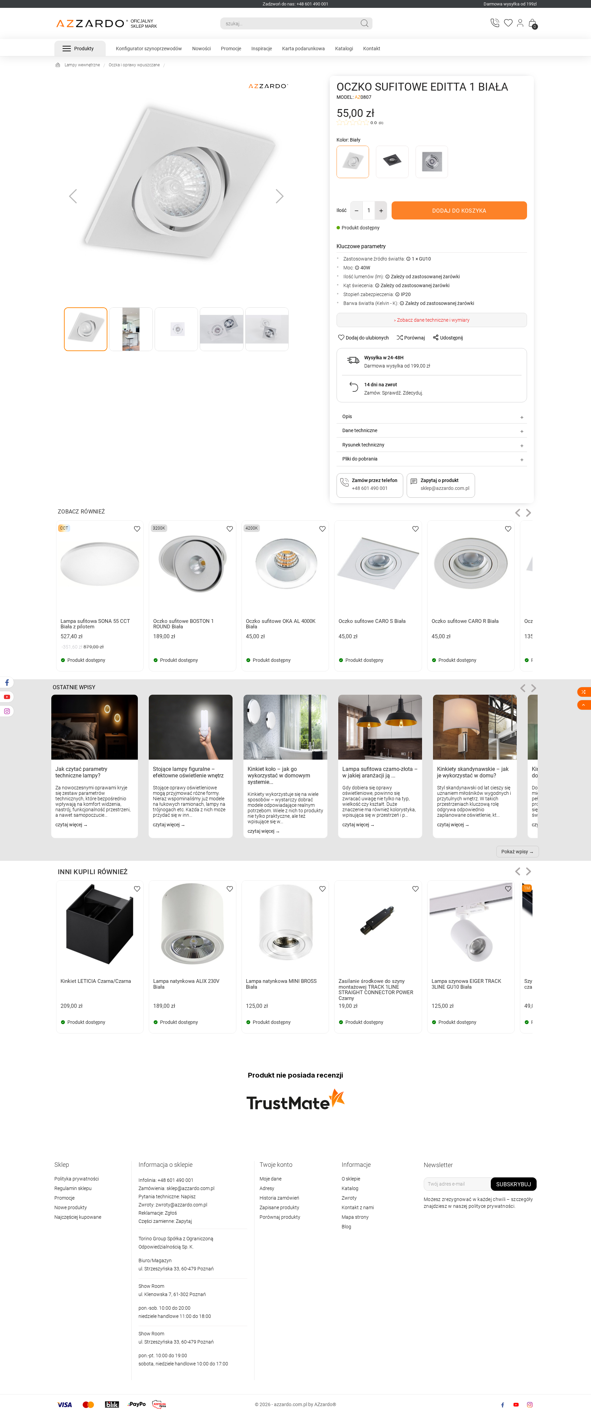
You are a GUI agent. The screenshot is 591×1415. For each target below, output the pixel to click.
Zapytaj (184, 1221)
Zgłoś (171, 1213)
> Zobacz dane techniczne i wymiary (432, 320)
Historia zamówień (279, 1198)
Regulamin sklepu (73, 1188)
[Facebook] (502, 1405)
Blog (346, 1226)
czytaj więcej (69, 824)
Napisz (188, 1196)
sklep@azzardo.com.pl (190, 1188)
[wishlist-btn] (137, 528)
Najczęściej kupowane (77, 1217)
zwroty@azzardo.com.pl (181, 1204)
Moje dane (270, 1179)
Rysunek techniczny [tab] (363, 445)
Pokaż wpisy (514, 851)
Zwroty (349, 1198)
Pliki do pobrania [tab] (360, 459)
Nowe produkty (70, 1207)
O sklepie (351, 1179)
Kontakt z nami (358, 1207)
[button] (518, 513)
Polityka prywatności (76, 1179)
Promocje (64, 1198)
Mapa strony (355, 1217)
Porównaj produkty (280, 1217)
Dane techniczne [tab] (359, 430)
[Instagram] (530, 1405)
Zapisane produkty (279, 1207)
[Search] (364, 23)
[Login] (520, 23)
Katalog (350, 1188)
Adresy (267, 1188)
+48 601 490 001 (175, 1180)
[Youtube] (516, 1405)
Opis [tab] (347, 416)
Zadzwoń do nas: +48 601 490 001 (295, 3)
